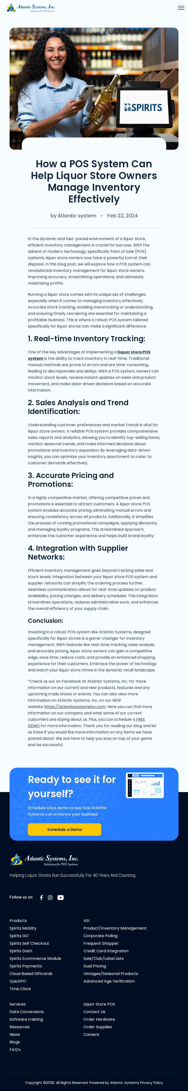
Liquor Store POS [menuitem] (99, 1004)
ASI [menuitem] (86, 920)
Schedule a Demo (64, 829)
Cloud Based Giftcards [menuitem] (31, 973)
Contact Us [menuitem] (94, 1012)
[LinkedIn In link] (41, 897)
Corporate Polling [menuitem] (100, 936)
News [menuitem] (15, 1034)
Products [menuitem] (18, 920)
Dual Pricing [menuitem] (94, 966)
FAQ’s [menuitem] (15, 1049)
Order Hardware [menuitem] (99, 1019)
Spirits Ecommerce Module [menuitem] (35, 958)
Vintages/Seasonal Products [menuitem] (110, 973)
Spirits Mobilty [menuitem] (23, 928)
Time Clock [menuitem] (20, 989)
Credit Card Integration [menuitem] (106, 951)
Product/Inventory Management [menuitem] (115, 928)
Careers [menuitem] (91, 1034)
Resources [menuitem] (20, 1027)
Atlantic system (77, 215)
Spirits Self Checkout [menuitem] (29, 943)
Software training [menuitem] (26, 1019)
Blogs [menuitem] (15, 1042)
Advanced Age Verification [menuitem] (109, 981)
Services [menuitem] (18, 1004)
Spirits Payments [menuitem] (26, 966)
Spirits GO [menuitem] (19, 936)
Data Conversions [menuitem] (27, 1012)
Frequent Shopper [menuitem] (101, 943)
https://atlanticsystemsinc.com (75, 707)
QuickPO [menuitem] (18, 981)
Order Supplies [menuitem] (97, 1027)
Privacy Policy (151, 1082)
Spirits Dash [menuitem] (21, 951)
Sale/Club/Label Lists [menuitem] (103, 958)
